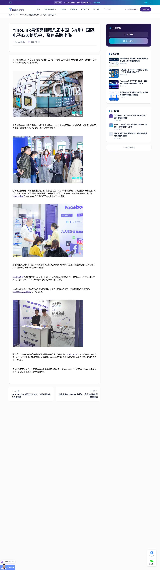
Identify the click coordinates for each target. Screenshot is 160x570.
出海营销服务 (49, 9)
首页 (38, 9)
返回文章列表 (130, 147)
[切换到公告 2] (146, 2)
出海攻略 (73, 9)
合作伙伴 (96, 9)
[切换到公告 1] (144, 2)
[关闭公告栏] (150, 2)
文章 (16, 15)
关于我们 (84, 9)
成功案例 (63, 9)
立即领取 (96, 2)
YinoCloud (108, 9)
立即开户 (145, 9)
